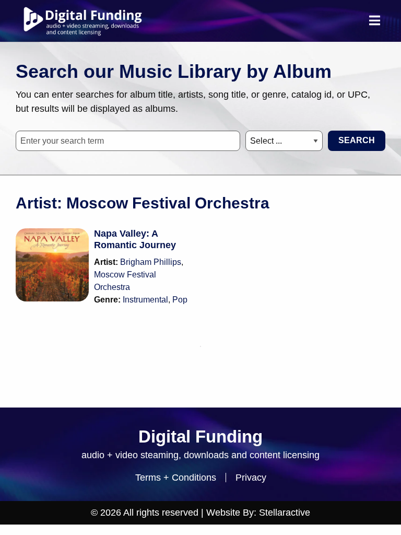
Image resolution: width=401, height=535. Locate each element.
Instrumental (145, 299)
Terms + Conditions (175, 477)
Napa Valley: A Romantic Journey (135, 239)
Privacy (250, 477)
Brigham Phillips (150, 262)
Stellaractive (284, 512)
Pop (179, 299)
